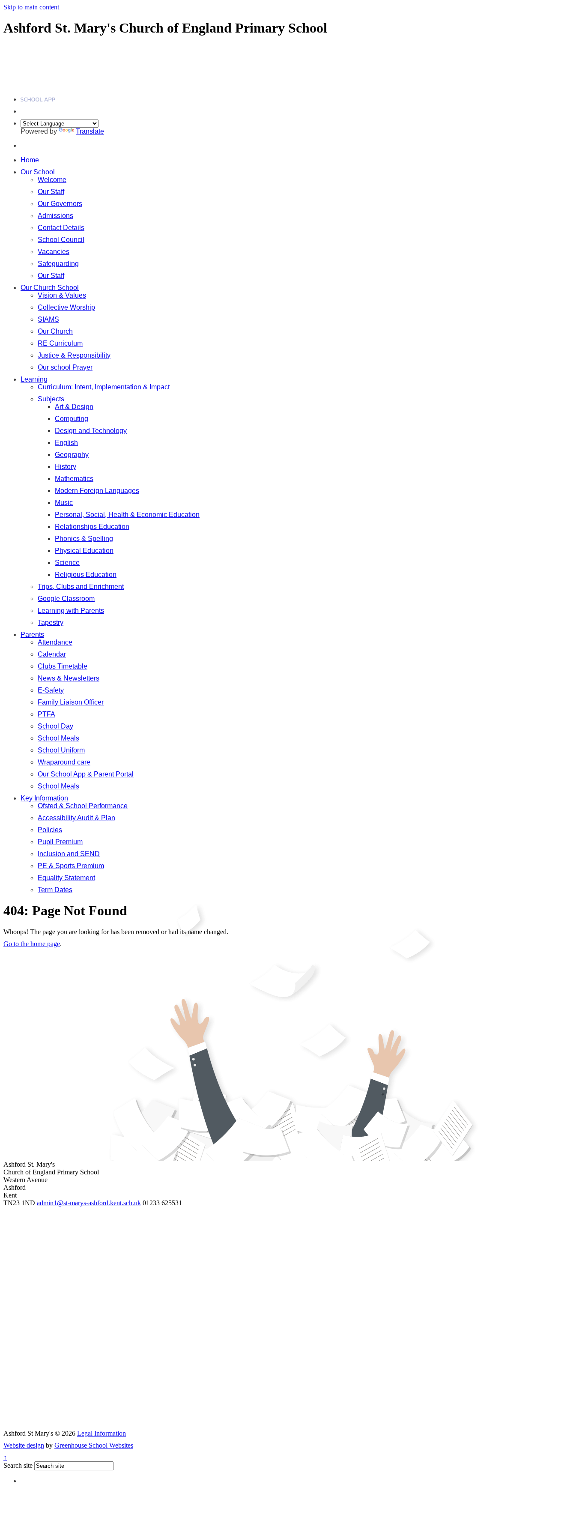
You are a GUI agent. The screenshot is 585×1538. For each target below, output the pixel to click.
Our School (38, 172)
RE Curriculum (60, 343)
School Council (61, 239)
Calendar (52, 654)
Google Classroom (66, 598)
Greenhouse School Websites (93, 1445)
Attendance (55, 642)
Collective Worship (66, 307)
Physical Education (84, 550)
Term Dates (55, 889)
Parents (32, 634)
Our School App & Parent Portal (86, 774)
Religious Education (85, 574)
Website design (23, 1445)
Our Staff (51, 191)
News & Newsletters (68, 678)
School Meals (58, 738)
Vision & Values (62, 295)
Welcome (52, 179)
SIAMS (48, 319)
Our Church (55, 331)
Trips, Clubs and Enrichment (81, 586)
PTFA (46, 714)
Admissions (55, 215)
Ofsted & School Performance (83, 805)
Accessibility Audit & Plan (76, 817)
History (65, 466)
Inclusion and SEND (69, 853)
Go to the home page (31, 943)
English (66, 442)
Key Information (44, 798)
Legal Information (101, 1433)
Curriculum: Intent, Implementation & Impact (104, 387)
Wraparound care (64, 762)
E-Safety (51, 690)
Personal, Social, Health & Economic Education (127, 514)
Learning (34, 379)
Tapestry (50, 622)
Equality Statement (66, 877)
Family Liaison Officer (71, 702)
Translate (90, 131)
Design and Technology (91, 430)
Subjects (51, 399)
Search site (18, 1465)
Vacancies (53, 251)
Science (67, 562)
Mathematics (74, 478)
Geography (72, 454)
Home (30, 160)
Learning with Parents (71, 610)
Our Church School (50, 287)
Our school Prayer (65, 367)
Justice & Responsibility (74, 355)
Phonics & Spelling (84, 538)
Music (64, 502)
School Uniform (61, 750)
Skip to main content (31, 7)
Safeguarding (58, 263)
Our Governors (60, 203)
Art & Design (74, 406)
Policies (50, 829)
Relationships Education (92, 526)
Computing (71, 418)
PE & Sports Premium (71, 865)
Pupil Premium (60, 841)
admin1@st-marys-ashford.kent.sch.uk (89, 1203)
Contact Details (61, 227)
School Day (55, 726)
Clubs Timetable (62, 666)
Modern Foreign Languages (97, 490)
